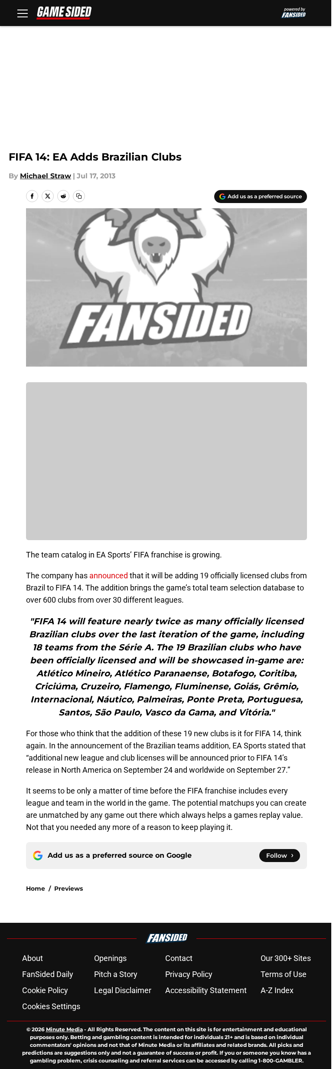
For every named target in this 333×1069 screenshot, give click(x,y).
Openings (110, 958)
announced (108, 575)
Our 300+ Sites (286, 958)
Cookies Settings (51, 1006)
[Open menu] (22, 13)
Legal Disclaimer (122, 990)
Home (35, 888)
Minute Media (64, 1029)
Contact (179, 958)
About (32, 958)
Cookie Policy (45, 990)
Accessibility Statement (206, 990)
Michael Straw (45, 176)
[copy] (79, 196)
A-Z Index (277, 990)
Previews (68, 888)
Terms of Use (284, 974)
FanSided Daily (47, 974)
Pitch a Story (115, 974)
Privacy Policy (188, 974)
